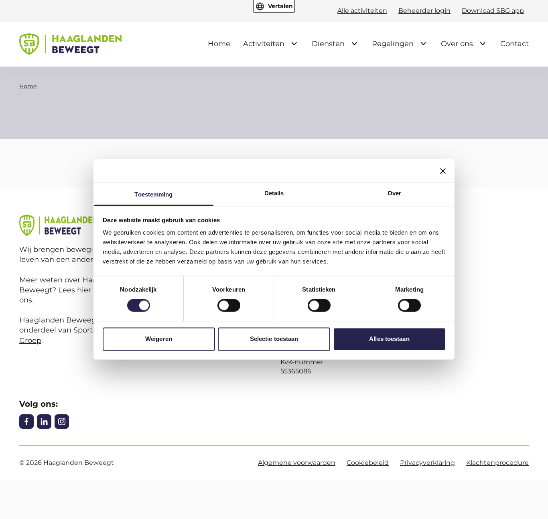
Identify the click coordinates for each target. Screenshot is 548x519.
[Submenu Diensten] (354, 44)
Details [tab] (274, 193)
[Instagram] (62, 421)
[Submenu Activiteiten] (294, 44)
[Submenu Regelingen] (423, 44)
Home (219, 43)
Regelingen (393, 43)
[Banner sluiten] (443, 171)
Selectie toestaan (274, 338)
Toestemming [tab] (153, 194)
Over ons (457, 43)
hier (84, 290)
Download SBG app (493, 10)
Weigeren (158, 338)
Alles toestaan (389, 338)
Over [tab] (394, 193)
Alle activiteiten (362, 10)
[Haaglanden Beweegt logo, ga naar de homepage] (70, 44)
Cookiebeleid (368, 462)
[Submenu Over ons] (482, 44)
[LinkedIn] (44, 421)
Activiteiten (263, 43)
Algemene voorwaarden (296, 462)
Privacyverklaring (427, 462)
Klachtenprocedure (497, 462)
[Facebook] (26, 421)
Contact (514, 43)
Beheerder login (424, 10)
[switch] (228, 305)
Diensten (328, 43)
